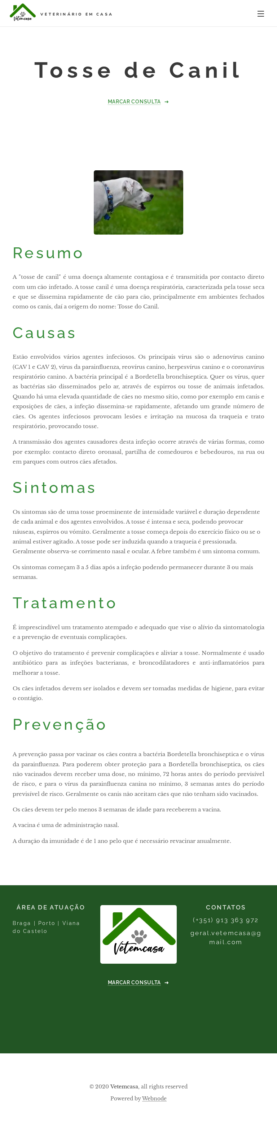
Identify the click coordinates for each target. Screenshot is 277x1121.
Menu (261, 13)
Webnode (154, 1098)
